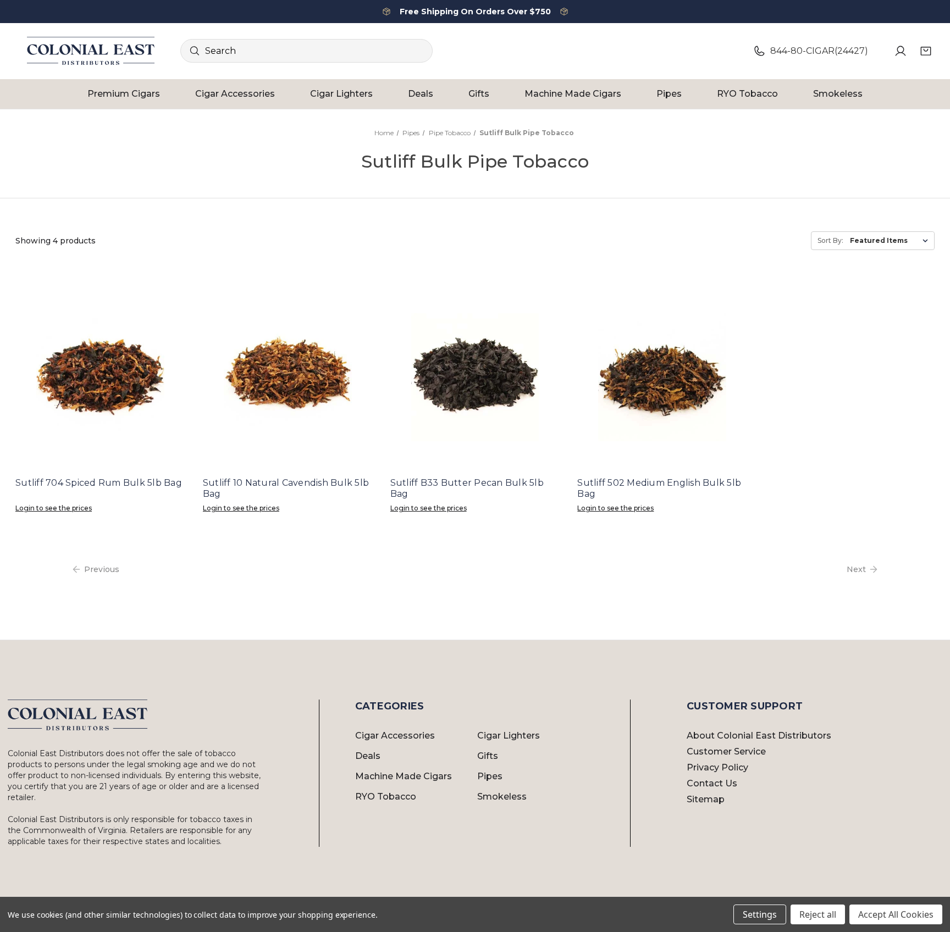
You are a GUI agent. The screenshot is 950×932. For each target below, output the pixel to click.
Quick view (100, 376)
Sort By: (830, 240)
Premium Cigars (123, 93)
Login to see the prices (53, 508)
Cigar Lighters (341, 93)
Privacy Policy (717, 767)
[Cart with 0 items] (925, 51)
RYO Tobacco (747, 93)
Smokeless (838, 93)
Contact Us (712, 783)
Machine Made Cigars (572, 93)
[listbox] (891, 240)
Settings (760, 914)
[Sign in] (900, 51)
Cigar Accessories (235, 93)
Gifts (478, 93)
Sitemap (706, 799)
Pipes (669, 93)
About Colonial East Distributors (759, 735)
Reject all (817, 914)
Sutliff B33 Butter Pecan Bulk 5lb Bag (467, 488)
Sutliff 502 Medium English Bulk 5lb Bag (659, 488)
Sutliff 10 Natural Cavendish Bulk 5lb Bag (286, 488)
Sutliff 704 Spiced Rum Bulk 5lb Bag (98, 483)
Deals (420, 93)
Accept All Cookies (896, 914)
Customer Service (726, 751)
